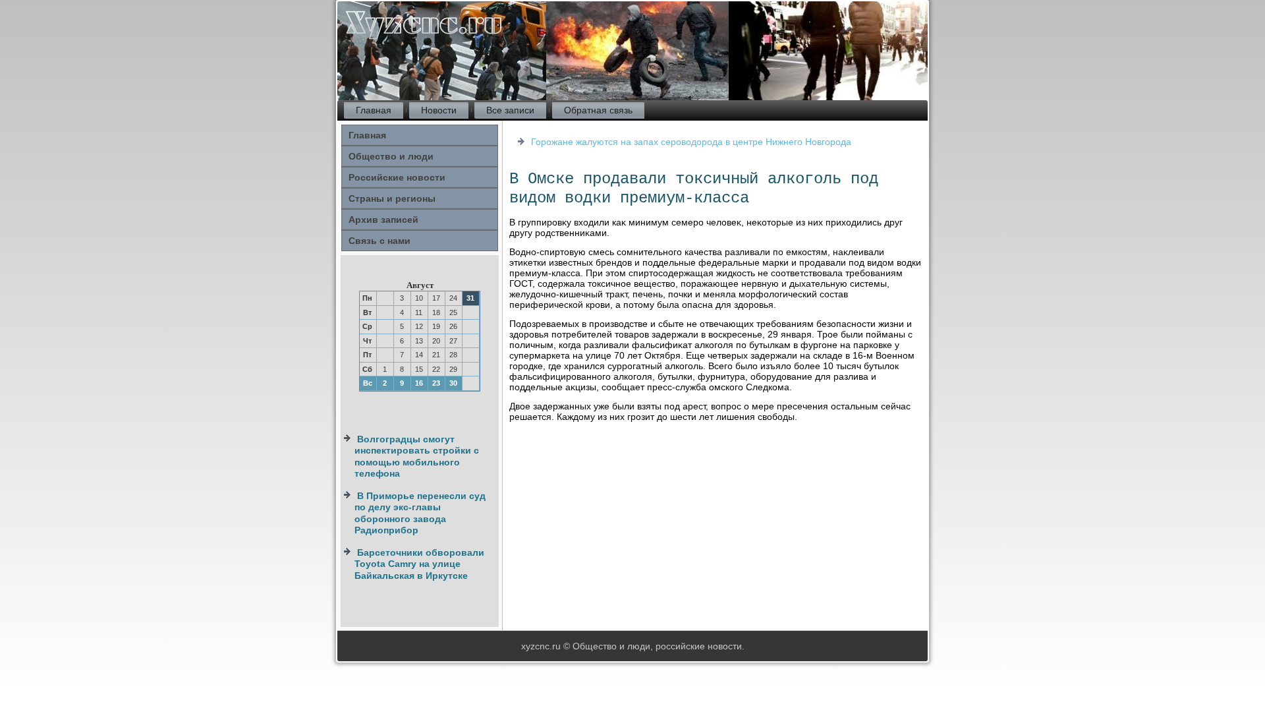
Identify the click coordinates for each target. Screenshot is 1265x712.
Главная (373, 110)
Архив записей (383, 219)
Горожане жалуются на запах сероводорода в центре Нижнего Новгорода (691, 141)
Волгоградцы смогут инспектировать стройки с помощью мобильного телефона (416, 456)
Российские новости (397, 177)
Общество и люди (391, 156)
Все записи (510, 110)
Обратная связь (598, 110)
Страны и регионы (392, 198)
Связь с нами (379, 240)
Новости (439, 110)
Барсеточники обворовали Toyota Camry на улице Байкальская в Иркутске (419, 564)
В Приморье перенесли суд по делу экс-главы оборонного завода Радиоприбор (420, 513)
